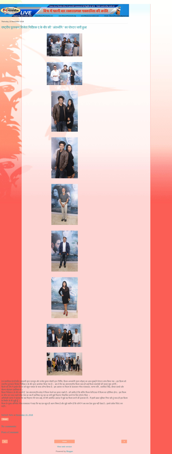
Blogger (69, 451)
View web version (64, 447)
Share (5, 419)
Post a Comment (9, 432)
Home (64, 441)
